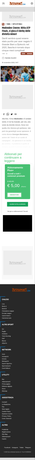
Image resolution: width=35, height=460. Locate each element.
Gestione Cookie (7, 414)
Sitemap (4, 391)
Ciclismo (4, 334)
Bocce (4, 341)
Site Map (4, 434)
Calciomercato (6, 318)
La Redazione (6, 404)
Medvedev (29, 54)
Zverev (23, 54)
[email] (16, 114)
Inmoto (4, 359)
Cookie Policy (6, 411)
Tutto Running (6, 336)
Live (3, 304)
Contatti (4, 402)
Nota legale (5, 409)
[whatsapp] (8, 114)
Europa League (6, 313)
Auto (3, 354)
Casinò (4, 439)
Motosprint (5, 361)
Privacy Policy (6, 416)
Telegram (28, 447)
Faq (3, 407)
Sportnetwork (6, 366)
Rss (3, 379)
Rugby (4, 331)
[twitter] (12, 114)
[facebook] (4, 114)
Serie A (4, 306)
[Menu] (3, 3)
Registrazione (6, 432)
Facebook (7, 447)
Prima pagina (6, 384)
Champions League (8, 311)
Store (3, 389)
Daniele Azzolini (10, 58)
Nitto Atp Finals (17, 24)
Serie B (4, 309)
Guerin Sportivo (7, 363)
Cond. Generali (6, 418)
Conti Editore (6, 368)
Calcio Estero (6, 316)
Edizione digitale (7, 386)
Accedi (26, 211)
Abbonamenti (6, 382)
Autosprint (5, 356)
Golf (3, 338)
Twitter (22, 447)
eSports (4, 343)
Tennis (8, 24)
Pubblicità (5, 429)
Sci (3, 329)
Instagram (15, 447)
